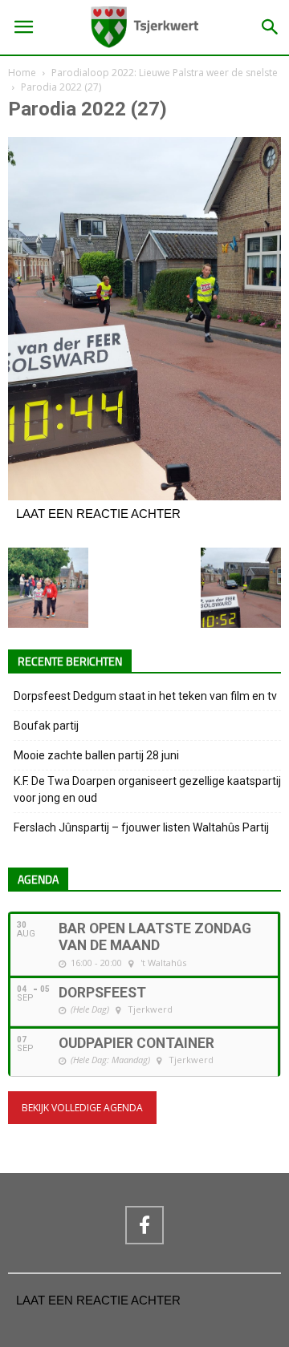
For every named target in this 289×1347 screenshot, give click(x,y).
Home (22, 72)
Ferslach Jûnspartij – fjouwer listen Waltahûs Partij (141, 827)
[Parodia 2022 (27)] (144, 496)
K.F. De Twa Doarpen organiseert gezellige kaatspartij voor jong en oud (147, 789)
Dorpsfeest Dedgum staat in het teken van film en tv (145, 696)
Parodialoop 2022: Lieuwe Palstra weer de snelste (164, 72)
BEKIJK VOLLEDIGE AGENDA (82, 1107)
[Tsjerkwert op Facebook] (144, 1225)
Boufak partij (46, 725)
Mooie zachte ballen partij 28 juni (96, 755)
